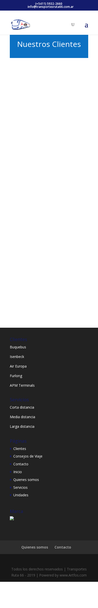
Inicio (17, 471)
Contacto (20, 464)
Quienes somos (26, 479)
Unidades (20, 495)
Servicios (20, 487)
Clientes (19, 448)
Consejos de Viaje (27, 456)
